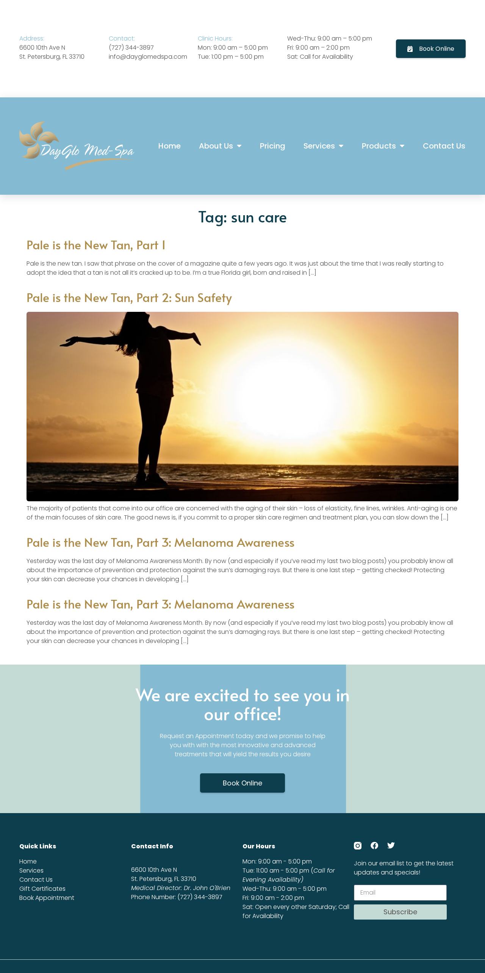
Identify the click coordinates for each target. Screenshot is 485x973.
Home (169, 146)
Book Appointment (46, 897)
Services (319, 146)
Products (379, 146)
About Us (216, 146)
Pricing (272, 146)
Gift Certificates (42, 888)
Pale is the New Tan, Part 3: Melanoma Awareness (160, 541)
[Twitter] (391, 845)
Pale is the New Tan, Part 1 (96, 244)
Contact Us (444, 146)
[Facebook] (374, 845)
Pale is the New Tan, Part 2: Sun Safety (129, 297)
